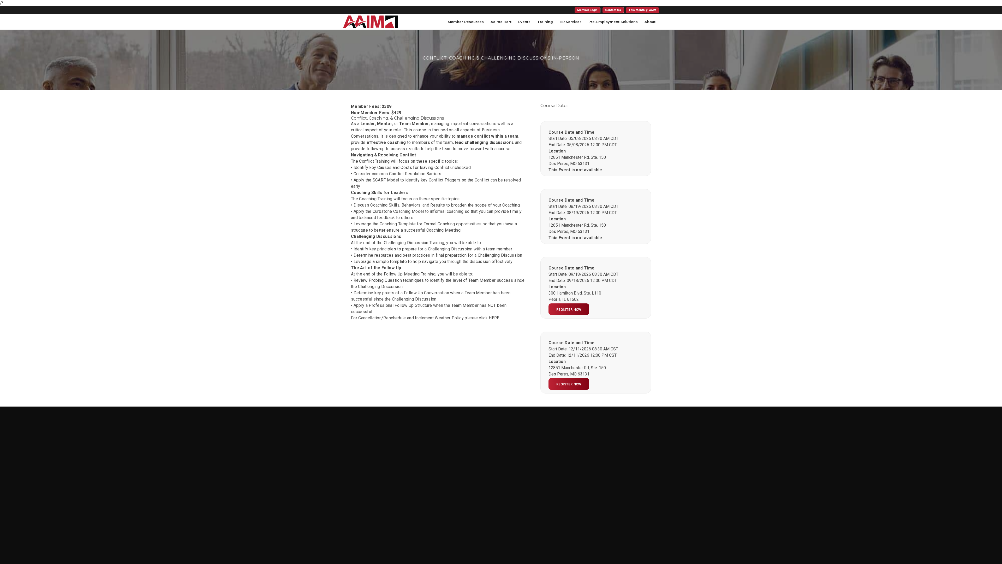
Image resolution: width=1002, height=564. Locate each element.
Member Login (587, 10)
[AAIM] (370, 22)
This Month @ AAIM (642, 10)
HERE (494, 317)
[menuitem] (587, 10)
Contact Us (613, 10)
